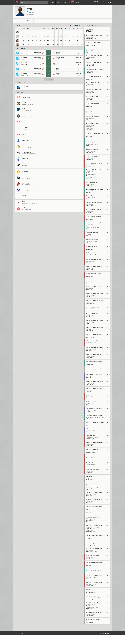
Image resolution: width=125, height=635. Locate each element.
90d (79, 25)
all (81, 25)
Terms (25, 633)
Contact (16, 633)
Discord (108, 633)
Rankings (71, 2)
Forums (52, 2)
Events (65, 2)
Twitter (102, 633)
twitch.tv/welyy (30, 12)
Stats (77, 2)
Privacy (21, 633)
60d (76, 25)
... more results (49, 79)
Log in (107, 2)
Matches (59, 2)
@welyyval (29, 10)
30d (74, 25)
